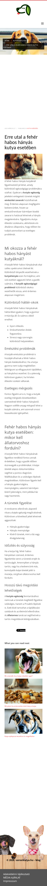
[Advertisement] (23, 86)
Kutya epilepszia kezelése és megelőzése (19, 736)
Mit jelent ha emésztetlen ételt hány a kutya (20, 706)
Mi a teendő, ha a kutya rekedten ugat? (19, 676)
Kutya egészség (32, 128)
